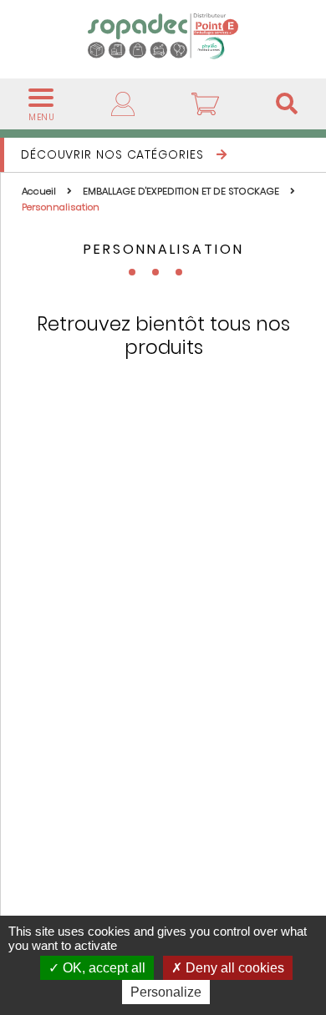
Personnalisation (60, 207)
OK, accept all (102, 968)
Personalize (165, 992)
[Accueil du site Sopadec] (163, 35)
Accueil (40, 191)
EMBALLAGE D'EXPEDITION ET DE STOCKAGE (182, 191)
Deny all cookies (233, 968)
